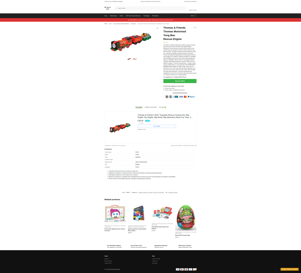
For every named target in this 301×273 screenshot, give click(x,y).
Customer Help (192, 10)
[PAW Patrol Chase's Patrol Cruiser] (194, 27)
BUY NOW (157, 126)
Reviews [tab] (162, 107)
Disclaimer (155, 263)
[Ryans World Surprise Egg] (185, 217)
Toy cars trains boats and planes (121, 23)
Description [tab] (139, 107)
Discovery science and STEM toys (137, 225)
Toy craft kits (116, 225)
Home (106, 23)
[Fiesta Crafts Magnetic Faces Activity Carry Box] (115, 213)
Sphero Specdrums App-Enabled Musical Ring (137, 229)
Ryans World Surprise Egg (182, 235)
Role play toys (162, 223)
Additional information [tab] (151, 107)
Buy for (115, 233)
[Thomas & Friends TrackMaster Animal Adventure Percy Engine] (195, 27)
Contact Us (155, 261)
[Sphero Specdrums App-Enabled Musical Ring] (138, 213)
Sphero (130, 227)
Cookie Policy (108, 263)
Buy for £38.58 (180, 81)
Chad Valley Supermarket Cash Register (160, 227)
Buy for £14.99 (162, 234)
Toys (110, 23)
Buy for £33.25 (186, 240)
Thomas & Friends (142, 192)
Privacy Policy (108, 261)
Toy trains (133, 23)
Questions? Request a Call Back (289, 269)
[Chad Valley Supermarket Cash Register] (162, 212)
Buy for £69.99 (139, 236)
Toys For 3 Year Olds (158, 192)
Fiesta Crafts (108, 225)
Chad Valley (155, 223)
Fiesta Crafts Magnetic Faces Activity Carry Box (115, 229)
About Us (107, 258)
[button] (194, 15)
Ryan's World (178, 232)
